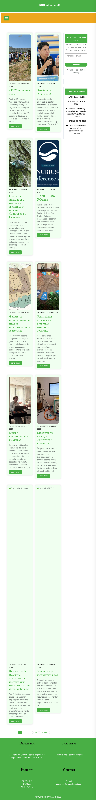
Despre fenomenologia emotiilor (18, 436)
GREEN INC (27, 781)
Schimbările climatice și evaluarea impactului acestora (44, 323)
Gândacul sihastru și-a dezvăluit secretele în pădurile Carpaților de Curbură (17, 206)
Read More (15, 126)
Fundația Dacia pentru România (69, 755)
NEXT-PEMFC (27, 787)
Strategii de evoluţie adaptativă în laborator (45, 438)
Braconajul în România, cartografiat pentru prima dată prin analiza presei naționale (19, 680)
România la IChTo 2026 (44, 92)
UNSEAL (27, 784)
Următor (44, 732)
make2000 (16, 84)
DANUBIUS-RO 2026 (46, 197)
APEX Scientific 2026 (20, 92)
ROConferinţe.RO (49, 5)
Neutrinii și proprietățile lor (47, 673)
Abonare (76, 65)
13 (36, 732)
